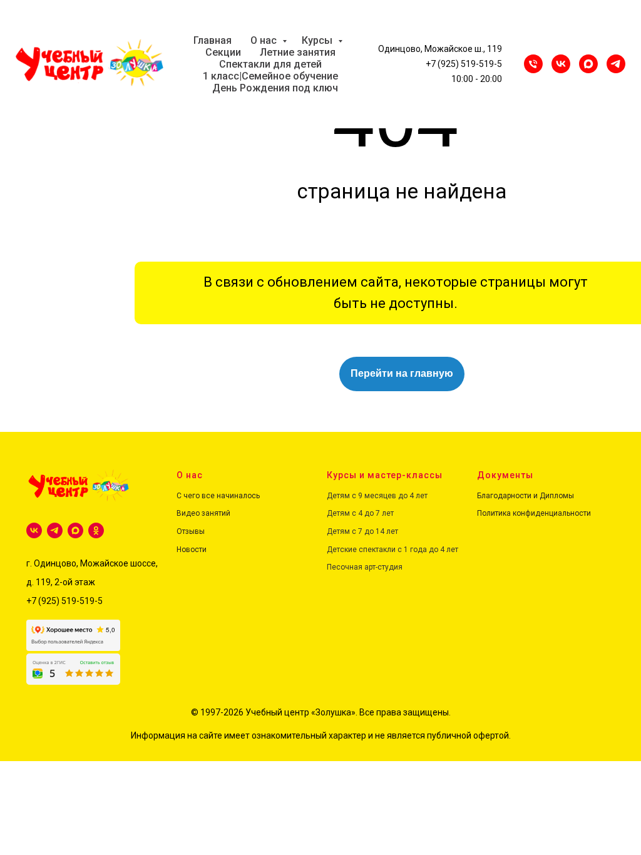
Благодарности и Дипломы (525, 495)
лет (387, 513)
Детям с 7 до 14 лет (362, 531)
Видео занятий (203, 513)
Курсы (318, 40)
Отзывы (191, 531)
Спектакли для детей (270, 64)
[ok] (96, 530)
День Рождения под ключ (275, 88)
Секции (223, 52)
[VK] (560, 63)
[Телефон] (533, 63)
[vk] (34, 530)
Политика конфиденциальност (532, 513)
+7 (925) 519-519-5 (464, 64)
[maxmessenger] (588, 63)
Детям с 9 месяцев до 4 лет (377, 495)
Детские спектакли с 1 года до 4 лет (392, 549)
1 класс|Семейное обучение (270, 76)
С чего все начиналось (218, 495)
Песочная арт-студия (365, 567)
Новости (192, 549)
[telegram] (55, 530)
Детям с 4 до (350, 513)
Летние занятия (298, 52)
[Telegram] (616, 63)
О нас (264, 40)
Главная (212, 40)
